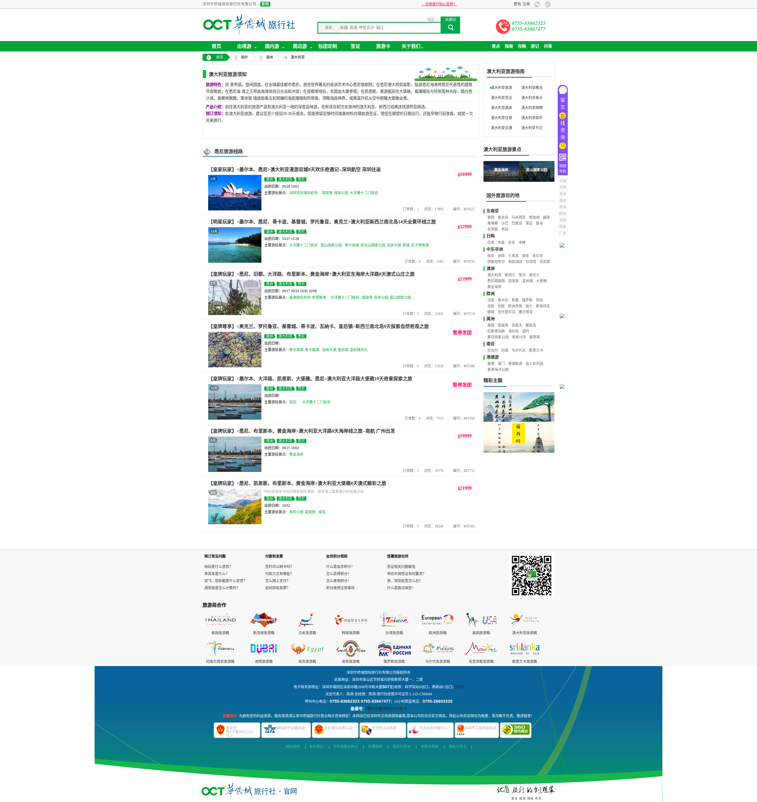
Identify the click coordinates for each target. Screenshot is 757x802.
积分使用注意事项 (340, 588)
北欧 (490, 306)
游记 (535, 46)
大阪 (501, 243)
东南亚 (492, 211)
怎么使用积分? (337, 581)
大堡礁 (541, 281)
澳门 (501, 364)
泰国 (490, 217)
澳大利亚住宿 (501, 118)
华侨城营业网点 (345, 747)
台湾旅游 (392, 633)
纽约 (525, 331)
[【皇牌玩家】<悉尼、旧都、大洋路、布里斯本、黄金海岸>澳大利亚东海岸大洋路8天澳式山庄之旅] (234, 314)
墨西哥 (534, 337)
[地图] (459, 687)
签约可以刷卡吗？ (279, 567)
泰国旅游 (218, 633)
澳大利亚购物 (532, 108)
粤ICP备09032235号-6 (387, 709)
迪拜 (501, 256)
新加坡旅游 (262, 633)
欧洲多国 (515, 306)
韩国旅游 (349, 633)
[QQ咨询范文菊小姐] (564, 308)
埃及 (490, 256)
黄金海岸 (296, 454)
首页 (216, 46)
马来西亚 (519, 217)
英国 (539, 300)
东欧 (501, 306)
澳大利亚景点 (532, 98)
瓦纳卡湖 (394, 245)
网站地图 (293, 747)
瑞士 (529, 306)
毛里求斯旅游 (479, 662)
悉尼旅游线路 (228, 151)
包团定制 (327, 46)
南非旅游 (349, 662)
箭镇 (406, 245)
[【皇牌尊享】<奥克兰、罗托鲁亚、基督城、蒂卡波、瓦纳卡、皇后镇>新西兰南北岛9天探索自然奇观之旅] (234, 366)
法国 (490, 300)
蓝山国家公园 (331, 245)
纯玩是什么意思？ (218, 567)
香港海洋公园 (498, 370)
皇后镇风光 (359, 350)
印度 (504, 350)
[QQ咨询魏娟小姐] (564, 237)
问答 (548, 46)
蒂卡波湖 (352, 245)
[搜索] (450, 29)
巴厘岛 (517, 223)
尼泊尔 (492, 350)
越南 (546, 217)
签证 (355, 46)
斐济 (522, 275)
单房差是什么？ (216, 574)
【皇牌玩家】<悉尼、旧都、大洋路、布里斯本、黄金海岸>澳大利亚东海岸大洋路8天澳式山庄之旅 (311, 274)
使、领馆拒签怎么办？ (405, 581)
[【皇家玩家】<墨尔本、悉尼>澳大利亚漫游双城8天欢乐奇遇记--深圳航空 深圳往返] (234, 209)
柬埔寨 (492, 223)
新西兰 (510, 275)
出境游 (244, 46)
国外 (244, 57)
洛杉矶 (513, 331)
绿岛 (292, 402)
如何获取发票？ (277, 588)
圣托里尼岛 (506, 312)
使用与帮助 (430, 747)
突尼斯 (545, 262)
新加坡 (534, 217)
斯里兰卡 (536, 350)
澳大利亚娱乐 (532, 118)
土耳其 (513, 256)
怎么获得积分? (337, 574)
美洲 (490, 318)
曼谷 (539, 223)
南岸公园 (341, 193)
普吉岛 (503, 217)
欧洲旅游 (436, 633)
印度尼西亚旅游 (218, 662)
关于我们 (411, 46)
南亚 (490, 344)
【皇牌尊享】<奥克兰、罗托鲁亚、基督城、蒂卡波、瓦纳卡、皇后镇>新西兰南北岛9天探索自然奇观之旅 (318, 326)
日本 (490, 243)
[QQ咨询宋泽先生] (564, 449)
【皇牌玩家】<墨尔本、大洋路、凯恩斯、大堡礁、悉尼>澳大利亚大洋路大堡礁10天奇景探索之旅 (310, 378)
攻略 (522, 46)
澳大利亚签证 (501, 98)
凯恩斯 (513, 281)
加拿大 (517, 325)
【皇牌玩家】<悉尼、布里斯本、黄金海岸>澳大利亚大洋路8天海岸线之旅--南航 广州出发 (301, 431)
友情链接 (375, 747)
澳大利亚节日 (532, 128)
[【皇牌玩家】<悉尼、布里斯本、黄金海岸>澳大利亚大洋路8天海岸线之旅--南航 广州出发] (234, 471)
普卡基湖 (312, 350)
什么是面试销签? (400, 588)
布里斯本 (319, 298)
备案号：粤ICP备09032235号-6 (239, 732)
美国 (490, 325)
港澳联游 (515, 364)
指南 (509, 46)
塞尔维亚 (526, 312)
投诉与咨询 (401, 747)
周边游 (300, 46)
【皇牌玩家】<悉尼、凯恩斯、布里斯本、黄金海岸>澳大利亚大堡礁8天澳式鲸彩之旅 (297, 483)
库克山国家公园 (372, 245)
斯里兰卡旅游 (522, 662)
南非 (525, 256)
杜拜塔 (531, 262)
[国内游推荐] (518, 438)
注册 (526, 4)
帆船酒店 (515, 262)
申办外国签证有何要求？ (406, 574)
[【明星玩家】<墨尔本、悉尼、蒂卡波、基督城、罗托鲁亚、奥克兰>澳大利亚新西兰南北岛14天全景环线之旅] (234, 261)
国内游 (272, 46)
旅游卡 (383, 46)
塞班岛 (530, 325)
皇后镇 (343, 350)
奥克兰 (534, 275)
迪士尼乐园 (534, 364)
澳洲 (269, 57)
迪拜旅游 (262, 662)
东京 (511, 243)
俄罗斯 (527, 300)
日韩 (490, 236)
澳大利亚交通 (501, 128)
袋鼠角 (327, 193)
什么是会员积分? (339, 567)
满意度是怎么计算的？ (222, 588)
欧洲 (490, 293)
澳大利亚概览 (532, 88)
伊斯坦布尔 (496, 262)
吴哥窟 (492, 229)
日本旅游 (305, 633)
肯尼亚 (537, 256)
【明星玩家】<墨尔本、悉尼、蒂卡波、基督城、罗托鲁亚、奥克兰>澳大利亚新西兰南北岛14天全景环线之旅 (322, 221)
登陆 (517, 4)
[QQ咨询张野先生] (564, 378)
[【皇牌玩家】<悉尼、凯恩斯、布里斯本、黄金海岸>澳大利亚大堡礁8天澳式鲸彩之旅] (234, 523)
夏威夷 (503, 325)
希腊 (515, 300)
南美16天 (519, 337)
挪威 (490, 312)
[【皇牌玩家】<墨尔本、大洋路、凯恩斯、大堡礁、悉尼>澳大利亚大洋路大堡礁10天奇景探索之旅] (234, 418)
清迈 (529, 223)
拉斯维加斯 (496, 331)
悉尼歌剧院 (496, 281)
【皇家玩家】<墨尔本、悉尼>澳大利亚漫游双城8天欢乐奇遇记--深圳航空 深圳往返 (294, 169)
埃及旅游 (305, 662)
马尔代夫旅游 (436, 662)
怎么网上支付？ (277, 581)
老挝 (504, 229)
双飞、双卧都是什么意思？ (225, 581)
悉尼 (301, 179)
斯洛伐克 (543, 306)
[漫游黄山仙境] (518, 407)
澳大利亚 (298, 57)
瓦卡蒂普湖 (420, 245)
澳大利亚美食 (501, 108)
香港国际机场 (299, 298)
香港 (490, 364)
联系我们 (316, 747)
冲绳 (521, 243)
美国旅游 (479, 633)
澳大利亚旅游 (501, 88)
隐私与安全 (458, 747)
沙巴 (504, 223)
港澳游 (492, 357)
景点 (496, 46)
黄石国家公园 (498, 337)
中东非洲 (494, 249)
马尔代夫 (519, 350)
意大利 (503, 300)
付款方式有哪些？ (279, 574)
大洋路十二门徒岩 (364, 193)
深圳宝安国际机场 (303, 193)
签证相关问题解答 (401, 567)
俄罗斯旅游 (392, 662)
